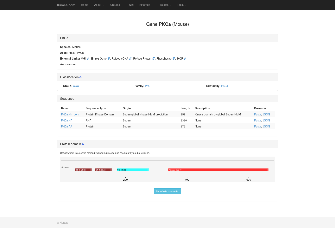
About (98, 5)
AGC (76, 86)
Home (84, 5)
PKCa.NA (66, 120)
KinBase (115, 5)
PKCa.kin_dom (70, 114)
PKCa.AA (66, 126)
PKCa (224, 86)
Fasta (257, 114)
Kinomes (145, 5)
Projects (164, 5)
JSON (266, 114)
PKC (147, 86)
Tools (180, 5)
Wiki (131, 5)
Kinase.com (66, 4)
